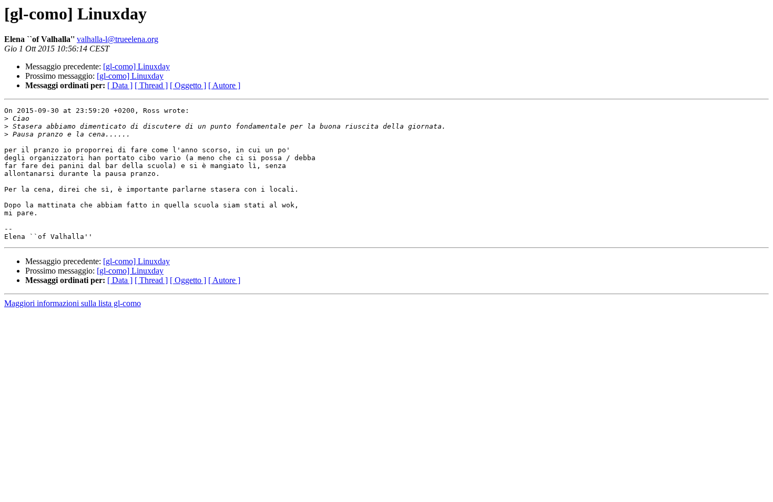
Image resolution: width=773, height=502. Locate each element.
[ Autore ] (224, 85)
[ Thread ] (151, 85)
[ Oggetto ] (188, 85)
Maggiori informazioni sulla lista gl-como (72, 303)
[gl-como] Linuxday (136, 66)
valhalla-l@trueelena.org (117, 39)
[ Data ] (120, 85)
